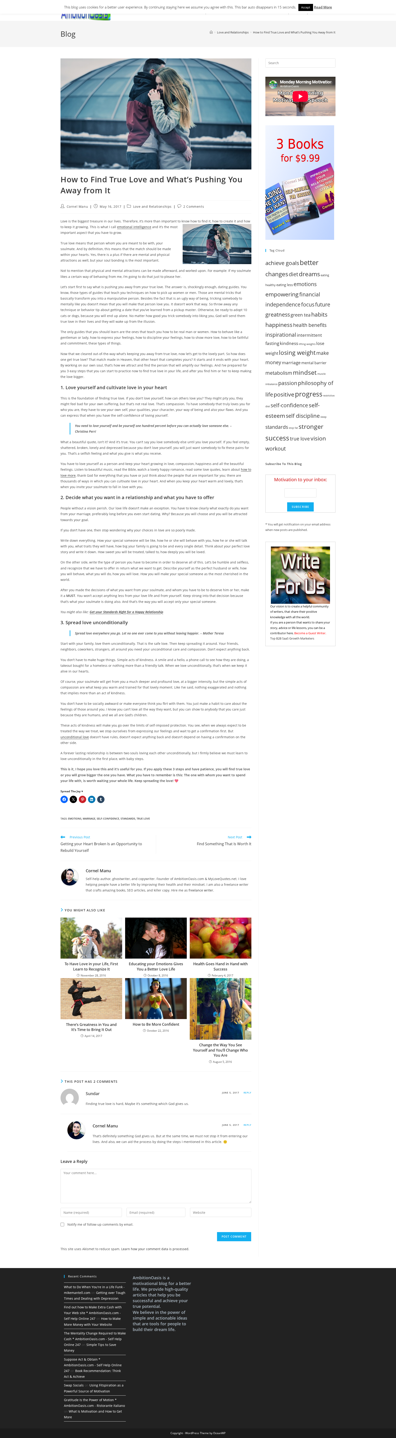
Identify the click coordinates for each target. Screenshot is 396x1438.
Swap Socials (74, 1385)
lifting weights (307, 344)
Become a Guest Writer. (310, 633)
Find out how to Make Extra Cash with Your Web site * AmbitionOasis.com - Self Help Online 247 (93, 1313)
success (277, 437)
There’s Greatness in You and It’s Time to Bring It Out (91, 1027)
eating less (284, 284)
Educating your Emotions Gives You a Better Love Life (156, 966)
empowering (282, 294)
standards (128, 818)
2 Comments (193, 206)
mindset (305, 372)
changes (276, 274)
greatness (277, 314)
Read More (323, 7)
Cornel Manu (77, 206)
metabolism (278, 373)
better (309, 262)
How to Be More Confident (156, 1024)
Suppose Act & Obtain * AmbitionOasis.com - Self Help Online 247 (93, 1365)
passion (287, 383)
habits (319, 314)
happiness (278, 324)
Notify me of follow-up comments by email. (100, 1224)
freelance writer (201, 890)
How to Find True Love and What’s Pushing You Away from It (294, 32)
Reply (247, 1092)
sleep (323, 416)
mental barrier (314, 362)
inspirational (280, 334)
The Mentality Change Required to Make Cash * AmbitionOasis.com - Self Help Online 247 (95, 1339)
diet (293, 274)
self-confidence (108, 818)
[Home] (211, 32)
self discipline (303, 415)
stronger (311, 426)
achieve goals (282, 263)
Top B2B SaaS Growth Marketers (292, 638)
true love (143, 818)
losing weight (297, 352)
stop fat (293, 427)
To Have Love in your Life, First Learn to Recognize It (91, 966)
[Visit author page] (69, 876)
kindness (289, 343)
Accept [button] (305, 7)
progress (308, 394)
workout (275, 448)
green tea (301, 315)
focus (307, 304)
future (322, 304)
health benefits (310, 325)
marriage (89, 818)
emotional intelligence (134, 227)
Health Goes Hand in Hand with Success (220, 966)
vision (318, 438)
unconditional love (74, 737)
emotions (74, 818)
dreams (309, 274)
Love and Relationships (152, 206)
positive (284, 394)
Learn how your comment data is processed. (155, 1249)
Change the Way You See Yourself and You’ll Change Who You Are (220, 1050)
